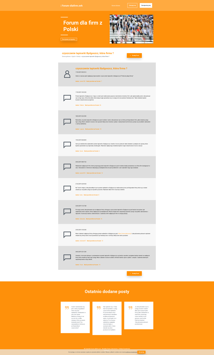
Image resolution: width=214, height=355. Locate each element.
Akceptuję (141, 352)
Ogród (73, 56)
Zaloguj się (132, 5)
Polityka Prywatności (124, 348)
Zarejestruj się (146, 5)
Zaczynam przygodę (68, 39)
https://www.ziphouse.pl (124, 233)
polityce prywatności (131, 352)
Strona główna (66, 56)
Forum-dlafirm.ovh (72, 5)
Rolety (78, 56)
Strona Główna (116, 5)
